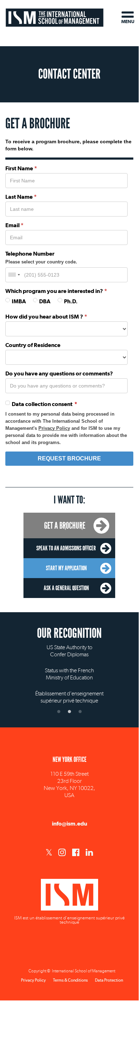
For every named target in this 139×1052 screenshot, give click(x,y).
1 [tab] (58, 711)
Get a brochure (64, 525)
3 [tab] (80, 711)
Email (12, 225)
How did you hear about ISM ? (44, 316)
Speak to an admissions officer (66, 548)
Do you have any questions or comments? (59, 373)
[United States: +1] (14, 275)
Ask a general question (66, 588)
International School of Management (54, 17)
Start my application (66, 568)
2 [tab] (69, 711)
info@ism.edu (69, 823)
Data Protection (109, 980)
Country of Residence (32, 345)
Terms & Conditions (70, 980)
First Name (19, 168)
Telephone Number (29, 253)
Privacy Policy (54, 428)
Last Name (19, 196)
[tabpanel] (69, 668)
